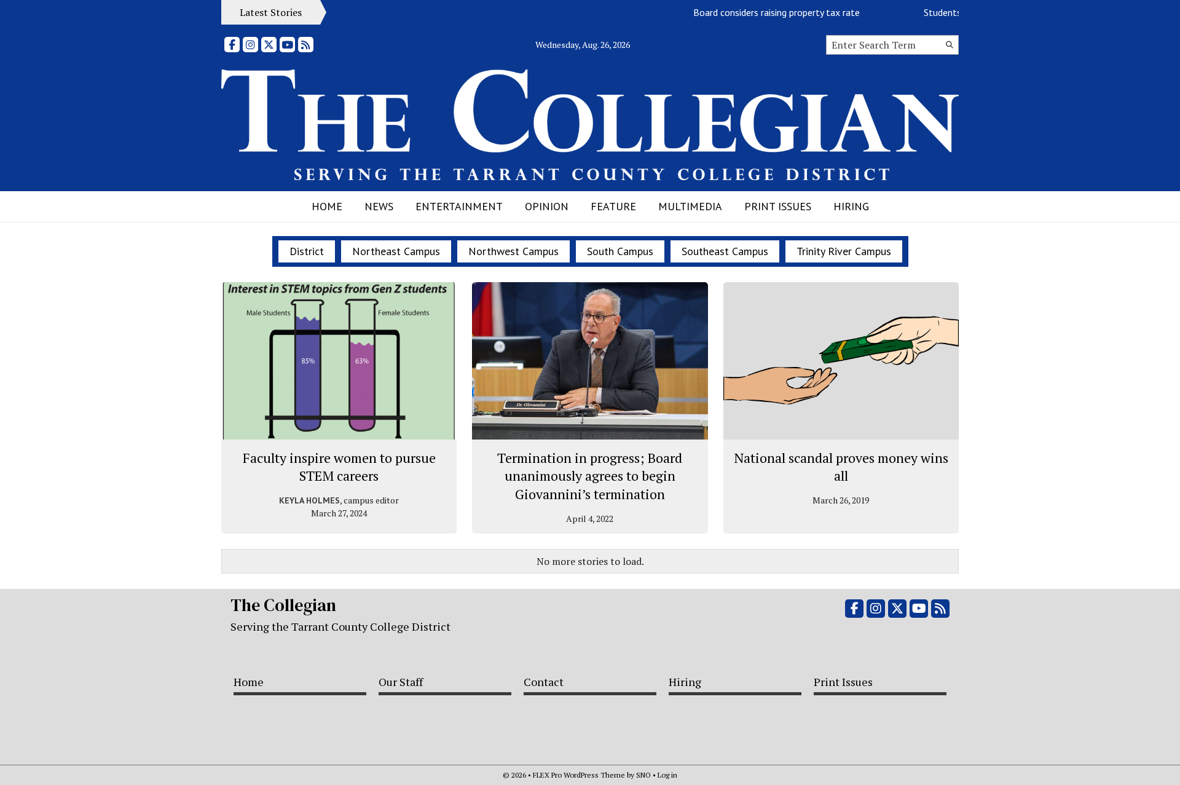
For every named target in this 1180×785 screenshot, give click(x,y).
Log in (667, 774)
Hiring (851, 206)
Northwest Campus (513, 251)
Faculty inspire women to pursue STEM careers (339, 467)
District (306, 251)
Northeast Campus (396, 251)
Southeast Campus (725, 251)
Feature (613, 206)
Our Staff (401, 681)
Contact (544, 681)
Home (327, 206)
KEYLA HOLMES (309, 500)
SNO (643, 774)
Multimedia (690, 206)
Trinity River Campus (843, 251)
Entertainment (459, 206)
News (378, 206)
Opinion (546, 206)
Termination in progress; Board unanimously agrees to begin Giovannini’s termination (589, 476)
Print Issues (777, 206)
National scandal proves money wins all (841, 467)
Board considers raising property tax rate (766, 12)
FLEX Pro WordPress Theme (579, 774)
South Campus (620, 251)
